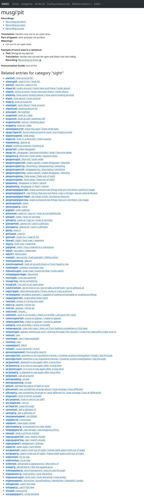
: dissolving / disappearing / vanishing (35, 166)
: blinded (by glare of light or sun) (27, 385)
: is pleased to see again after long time (33, 372)
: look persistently (21, 277)
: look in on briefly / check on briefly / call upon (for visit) (41, 314)
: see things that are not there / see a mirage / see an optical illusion (52, 193)
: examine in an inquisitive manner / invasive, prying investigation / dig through (56, 358)
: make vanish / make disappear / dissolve (38, 162)
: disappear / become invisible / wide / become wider (39, 152)
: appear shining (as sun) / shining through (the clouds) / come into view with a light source (61, 331)
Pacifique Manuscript (58, 3)
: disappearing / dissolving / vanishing (35, 169)
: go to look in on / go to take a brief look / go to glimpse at (45, 287)
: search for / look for (23, 81)
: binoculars (16, 253)
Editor (97, 3)
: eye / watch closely (25, 436)
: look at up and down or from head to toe (37, 264)
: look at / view (19, 115)
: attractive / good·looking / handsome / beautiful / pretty (44, 480)
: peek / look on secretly (23, 216)
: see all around (20, 375)
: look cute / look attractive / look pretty (36, 477)
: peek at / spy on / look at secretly (29, 220)
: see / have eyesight (22, 338)
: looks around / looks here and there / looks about (38, 88)
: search (13, 230)
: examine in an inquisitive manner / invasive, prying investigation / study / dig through (59, 355)
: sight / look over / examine (25, 240)
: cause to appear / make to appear (33, 318)
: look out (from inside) (22, 433)
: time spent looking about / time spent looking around (40, 95)
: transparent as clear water (28, 426)
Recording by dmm (16, 21)
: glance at (18, 142)
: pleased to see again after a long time (33, 362)
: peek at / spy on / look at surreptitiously (33, 213)
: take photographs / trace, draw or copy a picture (39, 291)
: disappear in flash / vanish (26, 182)
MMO (5, 4)
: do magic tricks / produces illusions (37, 196)
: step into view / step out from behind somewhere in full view (46, 328)
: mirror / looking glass (25, 122)
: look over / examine (20, 243)
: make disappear (20, 149)
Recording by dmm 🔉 (30, 60)
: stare (17, 203)
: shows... (16, 311)
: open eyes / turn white (23, 446)
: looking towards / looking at (25, 145)
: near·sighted (18, 210)
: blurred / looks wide (24, 159)
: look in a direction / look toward (28, 138)
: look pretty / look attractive (29, 473)
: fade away (20, 135)
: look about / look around (23, 98)
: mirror (17, 402)
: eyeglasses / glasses (24, 443)
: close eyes (18, 419)
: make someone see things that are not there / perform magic (50, 189)
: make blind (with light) (27, 297)
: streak (17, 379)
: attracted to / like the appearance (29, 467)
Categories (27, 3)
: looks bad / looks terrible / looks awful (35, 270)
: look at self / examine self (25, 118)
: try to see (18, 456)
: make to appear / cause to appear (33, 321)
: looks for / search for (22, 237)
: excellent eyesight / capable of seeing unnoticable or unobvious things (51, 294)
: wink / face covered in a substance (30, 247)
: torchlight (21, 416)
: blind (16, 345)
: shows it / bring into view (24, 301)
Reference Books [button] (81, 3)
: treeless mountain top (24, 267)
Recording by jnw (15, 28)
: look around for (19, 78)
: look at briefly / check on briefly (28, 325)
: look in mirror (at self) (25, 399)
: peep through (20, 406)
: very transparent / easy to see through (35, 470)
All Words (40, 3)
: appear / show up (20, 304)
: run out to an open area (24, 284)
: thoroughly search (26, 352)
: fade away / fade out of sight (30, 176)
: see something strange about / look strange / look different (44, 389)
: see (13, 335)
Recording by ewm (15, 25)
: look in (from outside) (23, 396)
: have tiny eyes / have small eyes (32, 128)
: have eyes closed (20, 423)
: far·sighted (18, 111)
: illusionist (22, 274)
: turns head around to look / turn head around (39, 132)
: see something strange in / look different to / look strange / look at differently (53, 392)
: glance (19, 260)
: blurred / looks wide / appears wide (31, 155)
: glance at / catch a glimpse (27, 223)
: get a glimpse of (21, 409)
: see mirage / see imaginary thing (32, 429)
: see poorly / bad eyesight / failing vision (32, 257)
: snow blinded (22, 494)
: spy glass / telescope (21, 250)
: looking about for (22, 108)
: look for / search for (21, 84)
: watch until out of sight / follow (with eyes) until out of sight (45, 450)
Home (15, 3)
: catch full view (20, 483)
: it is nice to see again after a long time (33, 365)
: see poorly (16, 490)
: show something (21, 281)
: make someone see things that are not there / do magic (47, 199)
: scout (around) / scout (23, 348)
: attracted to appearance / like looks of (32, 463)
